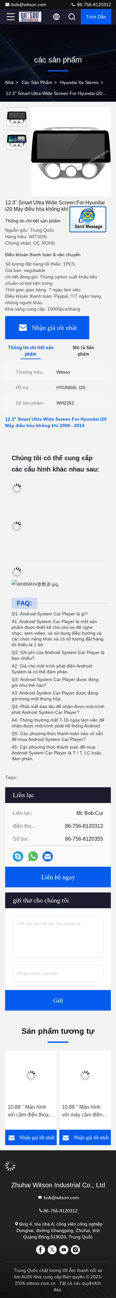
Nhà (9, 82)
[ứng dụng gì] (33, 856)
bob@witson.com (28, 4)
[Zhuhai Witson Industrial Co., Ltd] (32, 16)
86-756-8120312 (93, 4)
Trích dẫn (96, 16)
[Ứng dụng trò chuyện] (18, 856)
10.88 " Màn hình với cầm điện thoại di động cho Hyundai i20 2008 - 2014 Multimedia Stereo (29, 1111)
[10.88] (31, 1076)
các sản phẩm (37, 82)
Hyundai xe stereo (79, 82)
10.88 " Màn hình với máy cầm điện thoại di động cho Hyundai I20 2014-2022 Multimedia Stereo (83, 1111)
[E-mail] (48, 856)
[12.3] (71, 151)
